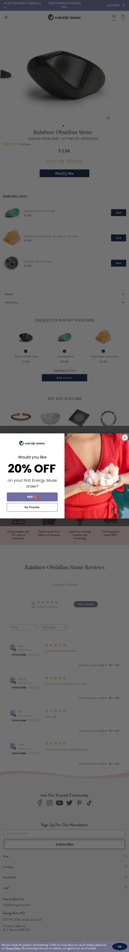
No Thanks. (32, 507)
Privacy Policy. (13, 948)
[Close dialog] (125, 437)
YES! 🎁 (32, 497)
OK (120, 946)
